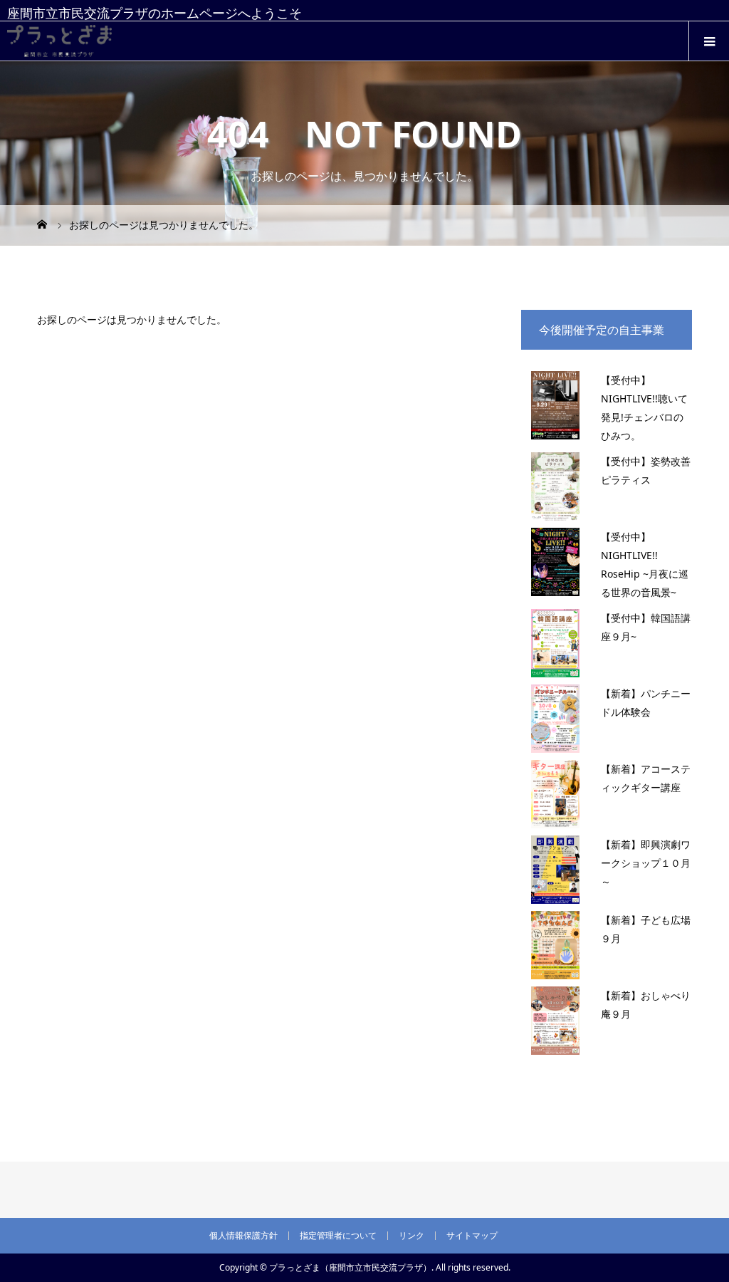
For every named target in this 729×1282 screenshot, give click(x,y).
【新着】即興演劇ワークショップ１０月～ (646, 863)
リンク (411, 1235)
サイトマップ (472, 1235)
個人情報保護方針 (243, 1235)
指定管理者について (338, 1235)
